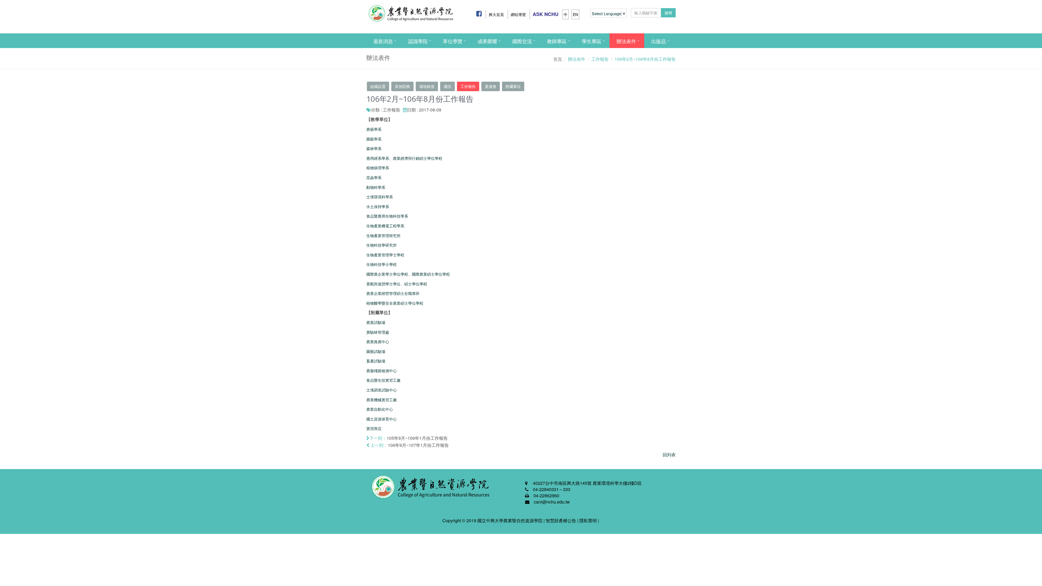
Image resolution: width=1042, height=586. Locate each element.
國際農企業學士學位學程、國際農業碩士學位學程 (408, 274)
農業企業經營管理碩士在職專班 (393, 293)
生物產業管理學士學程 (385, 254)
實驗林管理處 (377, 332)
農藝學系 (374, 129)
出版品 (658, 40)
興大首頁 (496, 14)
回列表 (669, 454)
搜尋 (668, 12)
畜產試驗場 (375, 361)
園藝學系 (374, 139)
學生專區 (591, 40)
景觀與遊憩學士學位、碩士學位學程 (396, 283)
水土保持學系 (377, 206)
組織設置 (378, 86)
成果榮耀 (487, 40)
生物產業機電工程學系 (385, 225)
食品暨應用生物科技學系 (387, 216)
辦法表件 (626, 40)
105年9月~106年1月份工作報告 (417, 438)
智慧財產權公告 (561, 520)
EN (575, 14)
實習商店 (374, 428)
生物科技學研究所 (381, 245)
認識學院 (418, 40)
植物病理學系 (377, 167)
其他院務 (402, 86)
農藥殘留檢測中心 (381, 370)
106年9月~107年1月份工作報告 (418, 445)
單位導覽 (452, 40)
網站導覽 (518, 14)
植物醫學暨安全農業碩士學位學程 (394, 303)
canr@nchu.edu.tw (552, 502)
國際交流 (522, 40)
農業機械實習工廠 (381, 399)
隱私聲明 (588, 520)
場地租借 (426, 86)
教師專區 (557, 40)
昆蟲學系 (374, 177)
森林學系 (374, 148)
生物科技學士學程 (381, 264)
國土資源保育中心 (381, 419)
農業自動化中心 (379, 409)
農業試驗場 (375, 322)
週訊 (447, 86)
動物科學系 (375, 187)
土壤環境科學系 (379, 196)
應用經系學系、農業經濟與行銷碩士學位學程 (404, 158)
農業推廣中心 (377, 341)
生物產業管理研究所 (383, 235)
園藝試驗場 (375, 351)
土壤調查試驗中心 (381, 390)
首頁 (557, 59)
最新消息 (383, 40)
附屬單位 (513, 86)
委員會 (490, 86)
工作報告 (468, 86)
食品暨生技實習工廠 (383, 380)
